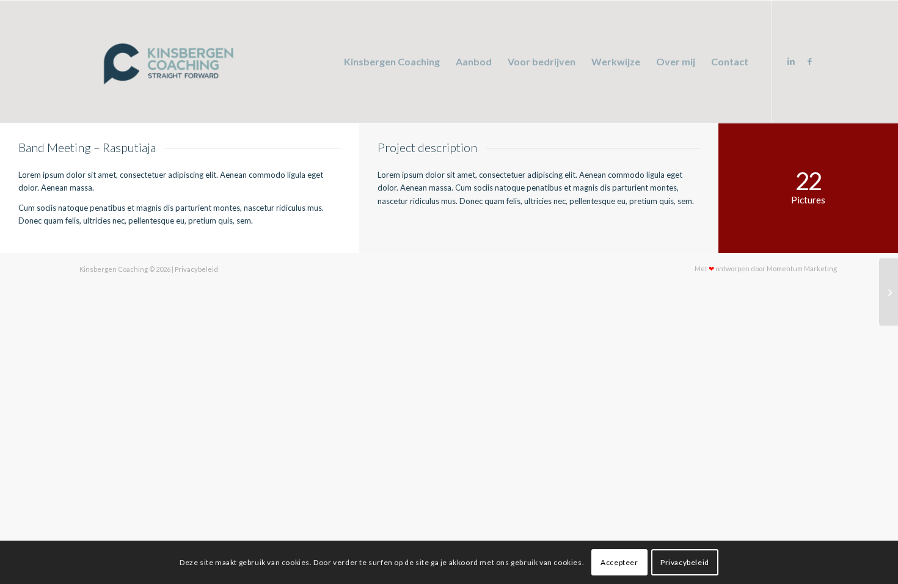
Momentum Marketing (802, 269)
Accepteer (619, 562)
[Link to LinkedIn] (791, 61)
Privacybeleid (196, 269)
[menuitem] (392, 62)
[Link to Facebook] (809, 61)
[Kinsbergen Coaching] (165, 62)
